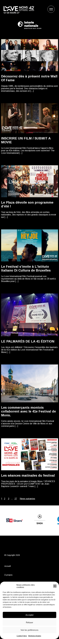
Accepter (30, 615)
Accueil (7, 566)
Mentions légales (34, 636)
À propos (8, 575)
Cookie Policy (22, 636)
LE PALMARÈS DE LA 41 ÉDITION (27, 341)
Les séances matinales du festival (28, 475)
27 (16, 498)
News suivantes (27, 498)
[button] (55, 586)
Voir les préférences (29, 630)
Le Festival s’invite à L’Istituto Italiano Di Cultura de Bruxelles (26, 268)
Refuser (29, 622)
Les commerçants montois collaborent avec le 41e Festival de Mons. (28, 411)
